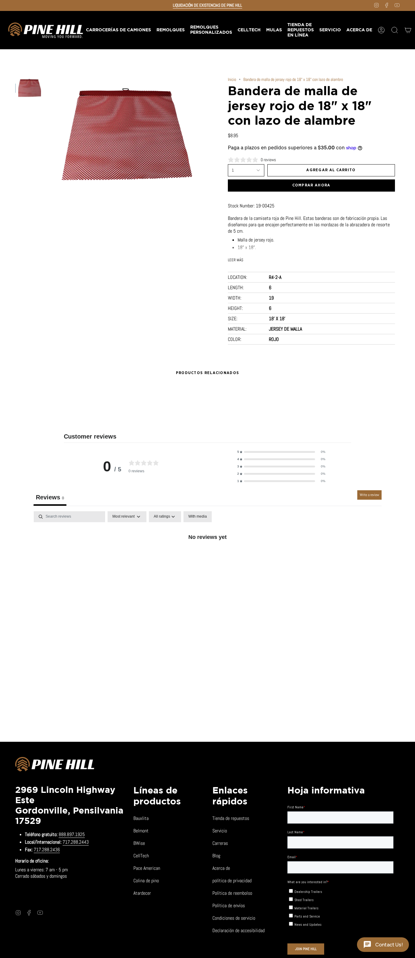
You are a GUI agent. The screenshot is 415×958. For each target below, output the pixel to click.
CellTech (141, 855)
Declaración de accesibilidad (238, 930)
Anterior (47, 135)
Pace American (146, 868)
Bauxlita (141, 818)
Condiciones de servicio (233, 918)
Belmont (141, 831)
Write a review (369, 494)
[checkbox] (197, 516)
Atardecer (142, 893)
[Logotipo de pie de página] (54, 765)
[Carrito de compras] (408, 30)
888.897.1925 (72, 834)
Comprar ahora (311, 185)
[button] (170, 30)
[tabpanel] (207, 557)
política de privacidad (232, 880)
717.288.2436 (47, 849)
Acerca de (221, 868)
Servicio (219, 831)
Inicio (232, 79)
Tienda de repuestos (230, 818)
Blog (216, 855)
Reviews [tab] (50, 497)
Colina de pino (146, 880)
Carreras (220, 843)
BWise (139, 843)
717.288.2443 (76, 842)
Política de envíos (228, 905)
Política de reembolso (232, 893)
